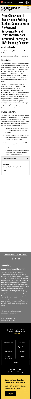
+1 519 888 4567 (17, 333)
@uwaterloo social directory (15, 372)
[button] (22, 2)
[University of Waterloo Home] (6, 2)
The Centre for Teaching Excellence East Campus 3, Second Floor (11, 312)
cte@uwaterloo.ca (16, 302)
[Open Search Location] (28, 2)
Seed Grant (13, 167)
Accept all (10, 394)
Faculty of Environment (9, 172)
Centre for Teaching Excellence (15, 254)
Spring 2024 (6, 167)
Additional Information (9, 158)
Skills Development (22, 167)
